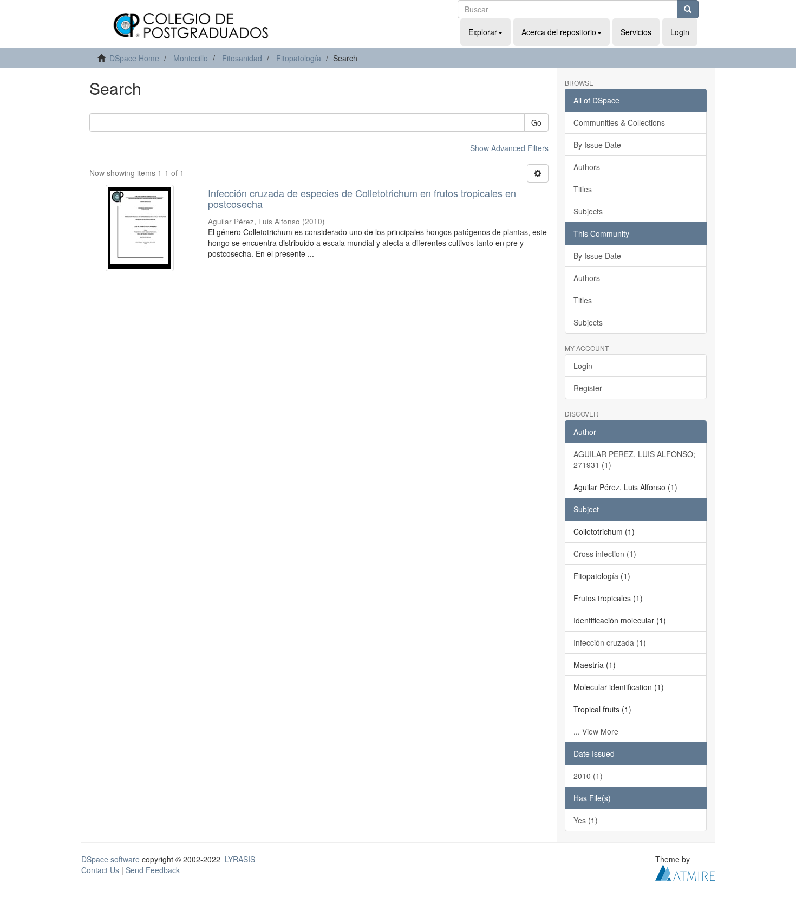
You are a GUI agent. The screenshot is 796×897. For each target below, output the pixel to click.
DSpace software (110, 859)
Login (582, 365)
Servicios (636, 32)
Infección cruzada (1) (609, 642)
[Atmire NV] (685, 871)
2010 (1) (588, 775)
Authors (586, 166)
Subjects (588, 211)
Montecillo (190, 58)
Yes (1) (585, 820)
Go (536, 122)
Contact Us (100, 869)
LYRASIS (240, 859)
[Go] (688, 9)
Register (587, 387)
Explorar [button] (482, 32)
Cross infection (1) (604, 553)
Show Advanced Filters (509, 147)
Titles (582, 189)
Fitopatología (298, 58)
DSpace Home (134, 58)
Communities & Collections (619, 122)
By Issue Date (597, 144)
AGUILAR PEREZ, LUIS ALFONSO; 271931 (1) (634, 459)
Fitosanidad (242, 58)
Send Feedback (153, 869)
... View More (595, 731)
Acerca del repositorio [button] (558, 32)
